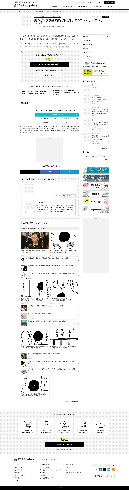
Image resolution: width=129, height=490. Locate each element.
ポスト (106, 16)
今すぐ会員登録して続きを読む (50, 64)
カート (91, 2)
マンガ (88, 52)
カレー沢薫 (40, 202)
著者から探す (98, 6)
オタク (37, 26)
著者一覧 (16, 478)
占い (104, 156)
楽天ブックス (68, 118)
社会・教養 (89, 44)
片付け (43, 26)
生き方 (19, 11)
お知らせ (88, 56)
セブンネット (68, 123)
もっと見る (104, 148)
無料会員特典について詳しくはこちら (64, 449)
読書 (87, 48)
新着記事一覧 (18, 467)
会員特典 (42, 472)
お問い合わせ (69, 464)
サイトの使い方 (44, 467)
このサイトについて (45, 464)
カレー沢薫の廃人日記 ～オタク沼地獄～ (33, 11)
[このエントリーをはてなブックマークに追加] (109, 470)
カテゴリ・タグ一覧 (20, 475)
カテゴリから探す (83, 6)
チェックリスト (96, 156)
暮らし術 (88, 40)
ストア (110, 6)
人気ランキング (67, 6)
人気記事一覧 (18, 470)
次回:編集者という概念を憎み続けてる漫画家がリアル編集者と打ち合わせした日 (64, 92)
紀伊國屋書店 (45, 123)
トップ (16, 464)
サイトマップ (69, 475)
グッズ (64, 26)
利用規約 (68, 467)
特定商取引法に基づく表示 (73, 472)
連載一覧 (16, 472)
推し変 (58, 26)
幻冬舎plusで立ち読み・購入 (57, 114)
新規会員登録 (109, 2)
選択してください (68, 196)
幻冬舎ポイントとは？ (46, 475)
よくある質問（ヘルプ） (47, 478)
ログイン (100, 2)
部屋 (48, 26)
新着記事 (54, 6)
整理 (53, 26)
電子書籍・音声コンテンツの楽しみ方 (50, 470)
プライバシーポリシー (72, 470)
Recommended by (68, 401)
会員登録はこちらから (65, 444)
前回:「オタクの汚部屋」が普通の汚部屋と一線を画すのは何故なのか (35, 92)
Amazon (45, 118)
